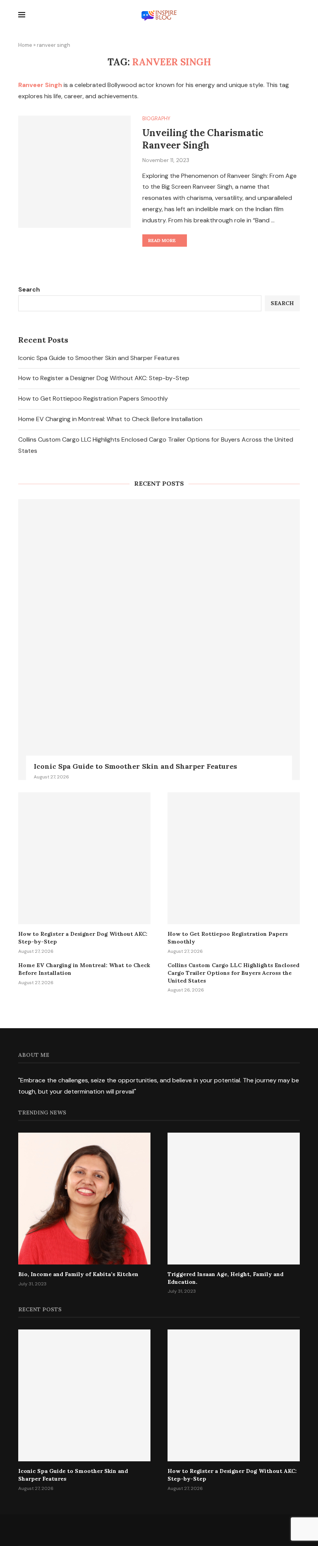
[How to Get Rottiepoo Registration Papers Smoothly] (234, 858)
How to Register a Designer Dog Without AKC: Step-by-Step (103, 378)
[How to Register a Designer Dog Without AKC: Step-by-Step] (84, 858)
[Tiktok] (194, 1530)
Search (29, 289)
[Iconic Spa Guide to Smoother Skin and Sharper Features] (159, 639)
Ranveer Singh (40, 85)
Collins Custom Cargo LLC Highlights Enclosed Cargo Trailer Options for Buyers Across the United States (233, 973)
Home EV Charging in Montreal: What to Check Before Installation (110, 419)
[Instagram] (159, 1530)
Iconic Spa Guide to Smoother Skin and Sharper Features (99, 358)
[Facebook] (124, 1530)
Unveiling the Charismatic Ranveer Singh (202, 139)
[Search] (296, 15)
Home (25, 45)
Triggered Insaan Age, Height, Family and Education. (225, 1278)
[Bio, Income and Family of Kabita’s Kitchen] (84, 1198)
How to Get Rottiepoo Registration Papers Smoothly (93, 398)
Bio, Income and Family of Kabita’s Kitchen (78, 1274)
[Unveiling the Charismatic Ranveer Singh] (74, 172)
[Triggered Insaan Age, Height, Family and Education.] (234, 1198)
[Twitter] (142, 1530)
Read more (162, 240)
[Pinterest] (177, 1530)
